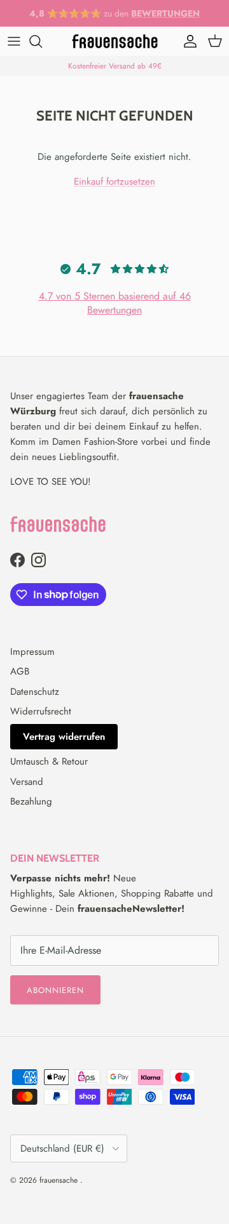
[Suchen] (42, 41)
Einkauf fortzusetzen (114, 181)
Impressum (32, 652)
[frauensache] (115, 41)
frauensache (59, 1180)
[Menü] (14, 41)
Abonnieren (55, 990)
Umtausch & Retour (49, 761)
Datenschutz (34, 692)
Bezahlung (31, 801)
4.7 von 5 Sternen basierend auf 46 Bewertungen (115, 303)
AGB (19, 671)
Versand (26, 782)
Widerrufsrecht (40, 711)
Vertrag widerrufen (64, 737)
